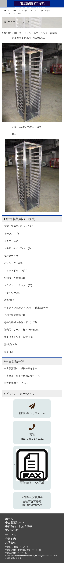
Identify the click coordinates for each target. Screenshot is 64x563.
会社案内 (10, 538)
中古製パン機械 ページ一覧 (16, 547)
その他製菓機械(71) (14, 315)
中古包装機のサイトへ (16, 383)
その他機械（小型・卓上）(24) (20, 322)
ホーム (9, 518)
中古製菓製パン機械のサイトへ (20, 368)
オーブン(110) (11, 233)
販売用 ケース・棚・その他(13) (21, 329)
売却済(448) (10, 344)
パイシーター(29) (13, 263)
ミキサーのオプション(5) (17, 248)
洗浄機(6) (9, 300)
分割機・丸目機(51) (14, 278)
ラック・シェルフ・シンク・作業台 (36, 11)
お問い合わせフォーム (32, 413)
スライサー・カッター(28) (18, 285)
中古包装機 (12, 530)
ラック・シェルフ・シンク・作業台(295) (26, 307)
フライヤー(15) (12, 292)
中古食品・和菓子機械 (18, 526)
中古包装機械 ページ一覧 (16, 553)
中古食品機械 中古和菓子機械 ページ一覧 (23, 550)
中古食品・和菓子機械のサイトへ (22, 375)
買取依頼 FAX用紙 (32, 482)
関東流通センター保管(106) (18, 337)
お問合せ (10, 542)
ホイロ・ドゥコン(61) (15, 270)
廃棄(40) (8, 352)
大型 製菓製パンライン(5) (18, 226)
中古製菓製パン (14, 522)
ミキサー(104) (11, 241)
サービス (10, 534)
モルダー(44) (11, 255)
